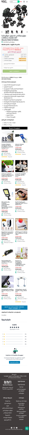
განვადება (6, 56)
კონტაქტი (21, 393)
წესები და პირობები (21, 401)
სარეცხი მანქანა (7, 417)
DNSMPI (21, 419)
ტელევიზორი (7, 420)
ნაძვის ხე (7, 401)
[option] (7, 32)
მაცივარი (7, 415)
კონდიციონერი (8, 413)
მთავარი (14, 374)
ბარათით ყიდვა (8, 60)
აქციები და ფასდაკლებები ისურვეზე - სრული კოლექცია (14, 307)
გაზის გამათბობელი (7, 408)
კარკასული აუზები (8, 410)
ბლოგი (21, 387)
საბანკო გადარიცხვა (9, 58)
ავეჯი (7, 406)
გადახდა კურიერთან (9, 54)
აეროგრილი (7, 403)
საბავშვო (4, 315)
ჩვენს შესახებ (21, 384)
